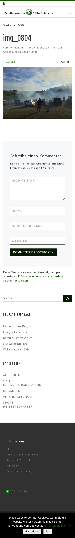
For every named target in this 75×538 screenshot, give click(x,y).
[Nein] (70, 525)
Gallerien (11, 381)
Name (17, 210)
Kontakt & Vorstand (18, 460)
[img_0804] (37, 93)
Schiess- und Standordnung (22, 454)
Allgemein (11, 375)
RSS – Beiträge (18, 491)
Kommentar (23, 180)
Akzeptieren (32, 531)
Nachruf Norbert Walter (17, 338)
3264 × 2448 (29, 51)
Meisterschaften (18, 406)
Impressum (12, 465)
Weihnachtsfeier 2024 (16, 349)
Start (6, 25)
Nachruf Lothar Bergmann (18, 326)
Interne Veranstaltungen (25, 385)
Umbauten (11, 391)
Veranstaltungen (18, 397)
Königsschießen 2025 (16, 332)
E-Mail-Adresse (27, 225)
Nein (48, 531)
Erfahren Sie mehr (56, 525)
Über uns (11, 449)
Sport (8, 402)
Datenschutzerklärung (19, 471)
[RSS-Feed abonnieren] (4, 4)
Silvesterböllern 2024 (16, 343)
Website (19, 240)
